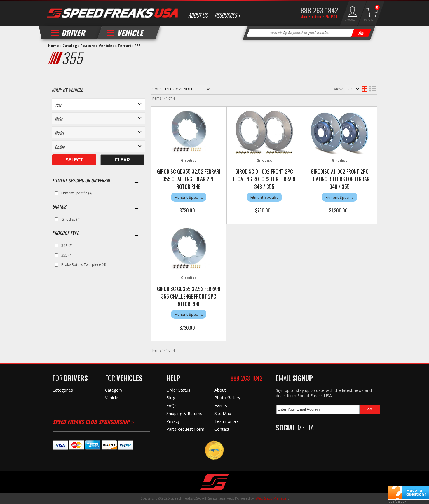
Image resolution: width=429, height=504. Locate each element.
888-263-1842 (319, 9)
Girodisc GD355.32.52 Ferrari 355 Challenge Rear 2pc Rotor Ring (188, 179)
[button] (309, 33)
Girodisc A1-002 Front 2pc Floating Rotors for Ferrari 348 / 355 (339, 179)
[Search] (361, 33)
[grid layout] (364, 89)
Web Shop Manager (272, 498)
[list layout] (372, 89)
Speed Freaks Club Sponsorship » (93, 421)
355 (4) (66, 255)
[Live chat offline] (408, 492)
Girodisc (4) (70, 219)
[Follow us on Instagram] (316, 444)
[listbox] (98, 104)
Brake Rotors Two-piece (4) (83, 264)
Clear (122, 159)
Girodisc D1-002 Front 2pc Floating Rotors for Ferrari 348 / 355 (264, 179)
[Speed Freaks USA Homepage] (112, 14)
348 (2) (66, 245)
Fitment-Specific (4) (76, 193)
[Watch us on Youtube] (304, 444)
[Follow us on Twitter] (291, 444)
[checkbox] (56, 193)
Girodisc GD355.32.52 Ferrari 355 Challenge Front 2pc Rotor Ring (188, 296)
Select (74, 159)
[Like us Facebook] (280, 444)
